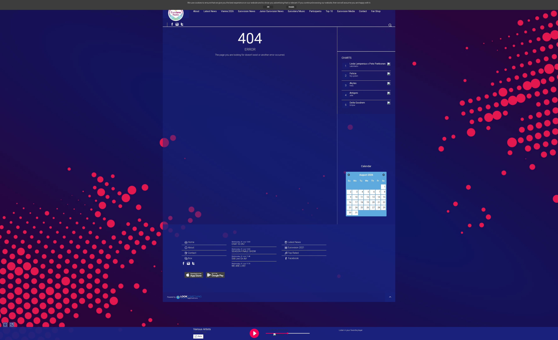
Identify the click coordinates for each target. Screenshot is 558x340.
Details (291, 7)
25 (362, 207)
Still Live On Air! (239, 258)
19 (368, 202)
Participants (315, 11)
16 (350, 202)
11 (362, 197)
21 (379, 202)
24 (356, 207)
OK (268, 7)
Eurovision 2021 (295, 247)
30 (350, 212)
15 (384, 197)
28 (379, 207)
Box (189, 258)
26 (368, 207)
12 (368, 197)
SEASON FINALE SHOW (244, 251)
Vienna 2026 (227, 11)
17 (356, 202)
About (196, 11)
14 (379, 197)
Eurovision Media (346, 11)
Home (190, 242)
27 (373, 207)
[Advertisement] (366, 38)
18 (362, 202)
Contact (363, 11)
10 (356, 197)
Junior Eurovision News (272, 11)
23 (350, 207)
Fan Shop (376, 11)
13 (373, 197)
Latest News (210, 11)
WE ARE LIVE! (238, 265)
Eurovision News (246, 11)
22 (384, 202)
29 (384, 207)
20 (373, 202)
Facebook (293, 258)
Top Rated (293, 253)
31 (356, 212)
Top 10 (329, 11)
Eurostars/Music (296, 11)
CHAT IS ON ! (238, 244)
